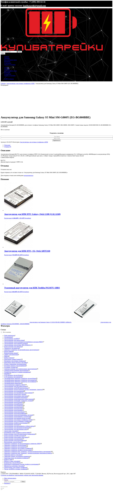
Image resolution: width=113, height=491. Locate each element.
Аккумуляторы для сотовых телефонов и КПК (21, 83)
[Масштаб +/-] (1, 486)
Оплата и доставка (9, 64)
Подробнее (27, 218)
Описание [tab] (7, 145)
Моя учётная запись (10, 478)
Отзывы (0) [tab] (7, 146)
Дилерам (7, 58)
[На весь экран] (3, 486)
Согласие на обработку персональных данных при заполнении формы (22, 475)
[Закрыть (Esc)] (6, 486)
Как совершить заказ (10, 60)
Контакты (7, 61)
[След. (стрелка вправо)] (3, 488)
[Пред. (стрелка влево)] (1, 488)
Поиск (19, 51)
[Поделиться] (5, 486)
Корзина (7, 483)
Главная (6, 56)
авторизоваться (28, 175)
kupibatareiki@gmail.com (34, 6)
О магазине (7, 63)
